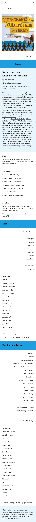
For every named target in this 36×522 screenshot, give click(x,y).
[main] (18, 8)
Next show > (29, 56)
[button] (2, 2)
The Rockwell (16, 208)
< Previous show (8, 8)
